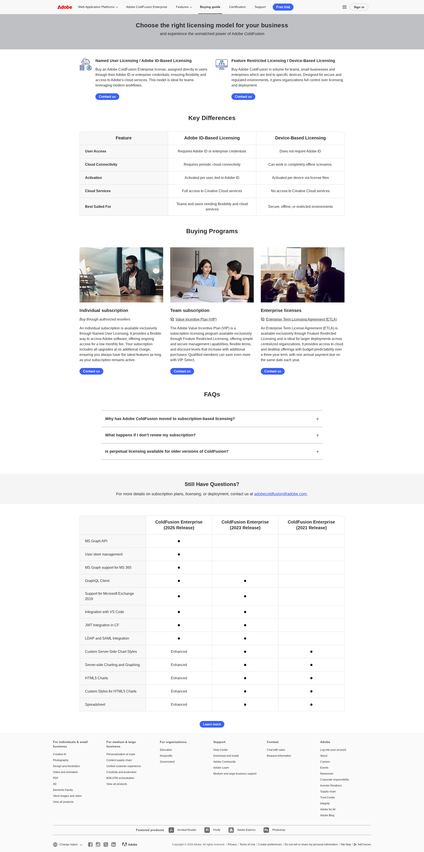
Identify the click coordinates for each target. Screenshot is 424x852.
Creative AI (59, 754)
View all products (63, 801)
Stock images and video (67, 796)
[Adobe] (65, 7)
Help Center (220, 749)
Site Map (346, 844)
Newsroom (326, 773)
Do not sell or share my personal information (311, 844)
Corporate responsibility (334, 779)
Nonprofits (166, 755)
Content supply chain (119, 760)
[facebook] (90, 844)
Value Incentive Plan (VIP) (196, 319)
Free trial (283, 7)
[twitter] (106, 844)
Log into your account (333, 749)
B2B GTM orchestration (120, 778)
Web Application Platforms (96, 7)
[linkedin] (113, 844)
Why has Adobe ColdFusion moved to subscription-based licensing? (170, 419)
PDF (55, 778)
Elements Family (63, 790)
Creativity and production (121, 772)
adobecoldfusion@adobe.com (280, 494)
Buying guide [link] (210, 7)
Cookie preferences (270, 844)
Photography (60, 760)
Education (166, 749)
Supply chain (328, 791)
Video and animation (65, 772)
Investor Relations (331, 785)
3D (55, 784)
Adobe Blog (327, 815)
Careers (325, 761)
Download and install (226, 755)
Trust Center (327, 797)
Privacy (232, 844)
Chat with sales (276, 749)
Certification (237, 7)
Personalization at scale (120, 754)
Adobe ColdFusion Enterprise (146, 7)
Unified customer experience (123, 766)
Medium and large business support (233, 773)
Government (167, 761)
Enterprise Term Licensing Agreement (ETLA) (301, 319)
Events (324, 767)
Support (260, 7)
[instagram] (98, 844)
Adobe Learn (221, 767)
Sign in (359, 7)
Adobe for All (327, 809)
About (323, 755)
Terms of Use (247, 844)
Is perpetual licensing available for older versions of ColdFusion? (167, 451)
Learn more (212, 724)
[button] (344, 7)
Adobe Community (224, 761)
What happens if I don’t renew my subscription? (150, 435)
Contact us (107, 96)
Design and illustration (66, 766)
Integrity (325, 803)
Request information (279, 755)
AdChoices (364, 844)
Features (182, 7)
